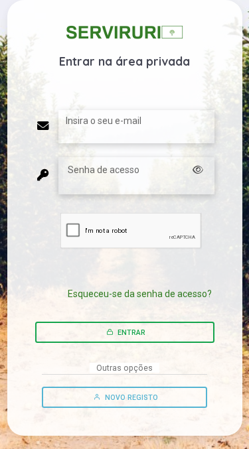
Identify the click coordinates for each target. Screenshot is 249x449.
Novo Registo (130, 397)
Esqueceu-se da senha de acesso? (140, 294)
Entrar (130, 332)
